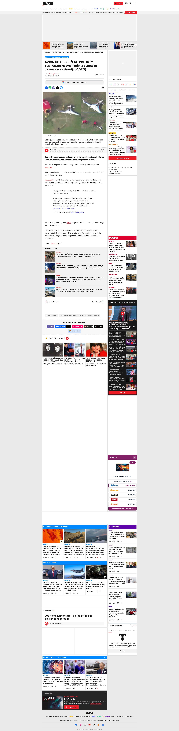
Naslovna (47, 52)
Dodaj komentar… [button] (56, 624)
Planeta (54, 52)
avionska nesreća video (68, 316)
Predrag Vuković (54, 74)
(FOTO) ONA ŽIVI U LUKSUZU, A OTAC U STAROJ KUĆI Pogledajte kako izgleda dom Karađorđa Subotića (72, 12)
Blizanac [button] (118, 630)
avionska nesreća (51, 316)
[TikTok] (126, 84)
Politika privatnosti (103, 720)
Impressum (76, 720)
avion (69, 223)
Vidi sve (122, 392)
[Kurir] (48, 3)
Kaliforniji (48, 167)
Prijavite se (72, 707)
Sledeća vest (96, 302)
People (53, 243)
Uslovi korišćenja (114, 720)
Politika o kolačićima (86, 720)
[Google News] (134, 84)
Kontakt (69, 720)
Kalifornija (82, 316)
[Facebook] (111, 84)
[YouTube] (123, 84)
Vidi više (122, 651)
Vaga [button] (134, 630)
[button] (99, 74)
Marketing (63, 720)
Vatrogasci (49, 180)
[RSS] (130, 84)
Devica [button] (130, 630)
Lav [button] (126, 630)
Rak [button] (122, 630)
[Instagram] (115, 84)
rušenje (96, 316)
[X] (119, 84)
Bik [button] (113, 630)
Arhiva (94, 720)
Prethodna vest (53, 302)
